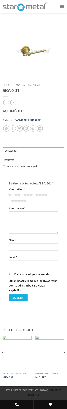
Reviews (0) (10, 150)
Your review (17, 208)
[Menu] (62, 6)
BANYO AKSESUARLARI (27, 85)
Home (6, 85)
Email (13, 257)
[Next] (64, 361)
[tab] (33, 150)
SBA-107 (40, 376)
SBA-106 (8, 376)
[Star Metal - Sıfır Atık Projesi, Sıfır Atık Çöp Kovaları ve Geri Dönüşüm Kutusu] (25, 6)
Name (13, 240)
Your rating (17, 189)
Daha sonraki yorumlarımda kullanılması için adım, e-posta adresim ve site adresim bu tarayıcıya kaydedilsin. (33, 282)
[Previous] (2, 361)
